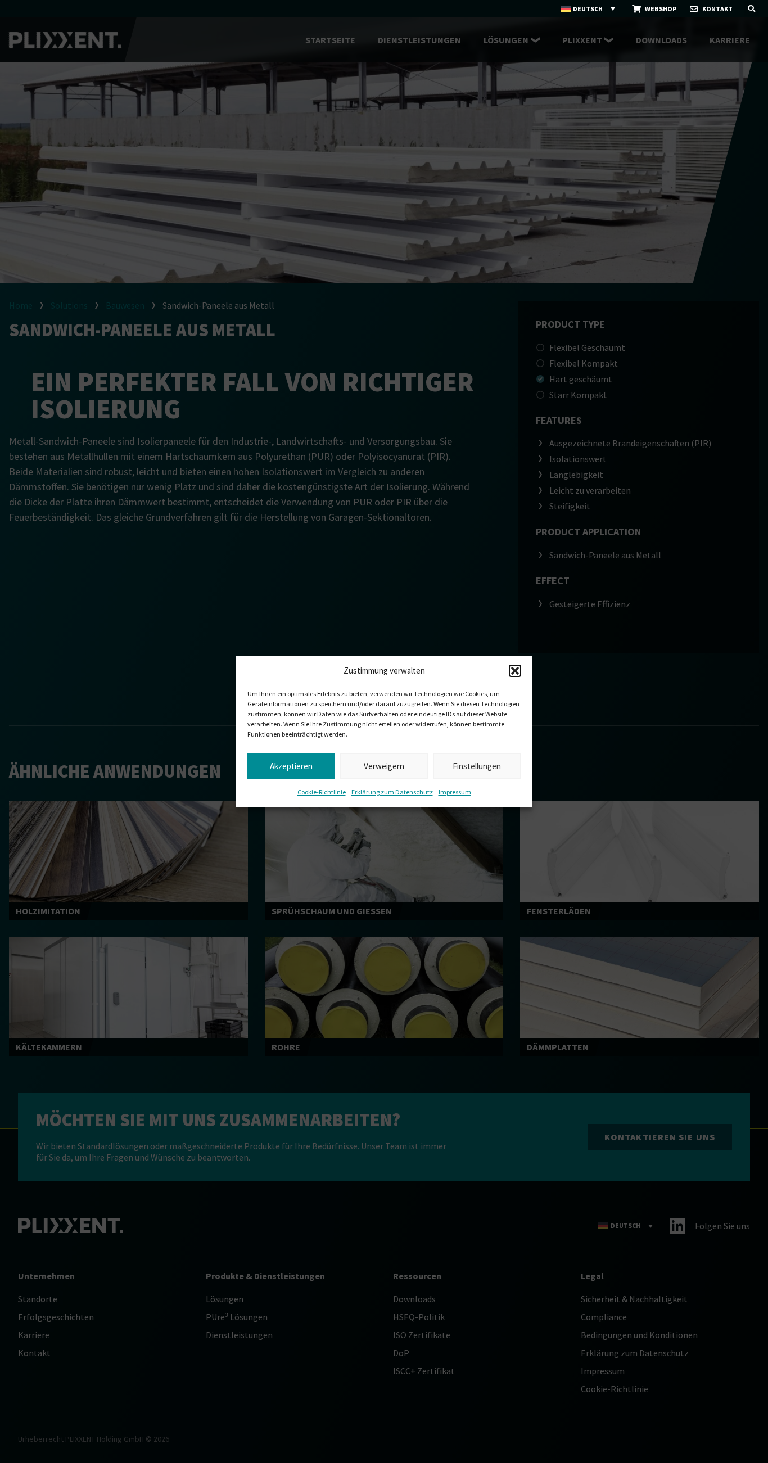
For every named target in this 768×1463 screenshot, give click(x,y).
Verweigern (384, 766)
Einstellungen (477, 766)
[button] (515, 670)
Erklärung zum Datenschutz (392, 792)
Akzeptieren (291, 766)
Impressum (455, 792)
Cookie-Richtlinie (321, 792)
